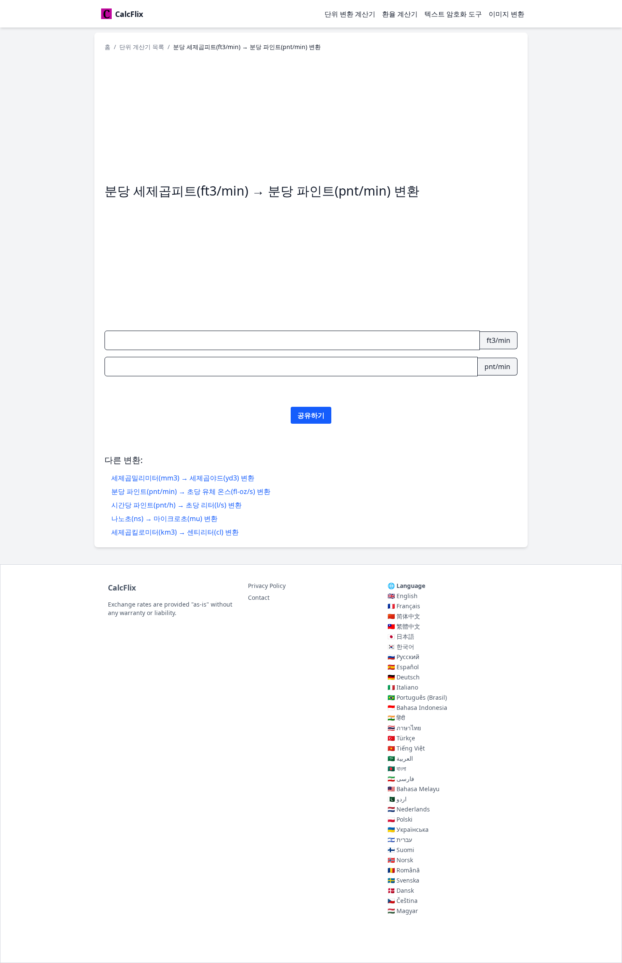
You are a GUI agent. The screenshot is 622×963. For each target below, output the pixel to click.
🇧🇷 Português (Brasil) (417, 697)
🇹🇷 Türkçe (401, 738)
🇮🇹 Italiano (403, 687)
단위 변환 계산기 (350, 14)
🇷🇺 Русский (403, 657)
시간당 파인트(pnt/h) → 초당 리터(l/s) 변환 (176, 505)
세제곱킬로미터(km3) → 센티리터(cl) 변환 (175, 532)
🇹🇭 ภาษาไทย (404, 728)
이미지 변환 (506, 14)
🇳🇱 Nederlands (409, 809)
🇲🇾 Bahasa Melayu (414, 789)
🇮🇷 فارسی (401, 779)
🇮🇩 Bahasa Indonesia (417, 708)
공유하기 (311, 415)
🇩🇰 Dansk (401, 890)
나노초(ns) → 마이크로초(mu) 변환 (164, 518)
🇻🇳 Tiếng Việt (406, 748)
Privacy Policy (267, 586)
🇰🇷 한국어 (401, 647)
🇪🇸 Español (403, 667)
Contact (259, 597)
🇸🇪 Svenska (403, 880)
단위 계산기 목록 (141, 47)
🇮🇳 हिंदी (396, 718)
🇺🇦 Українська (408, 829)
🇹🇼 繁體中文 (404, 626)
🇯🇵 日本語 (401, 636)
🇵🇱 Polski (400, 819)
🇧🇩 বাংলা (397, 768)
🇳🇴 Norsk (400, 860)
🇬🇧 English (403, 596)
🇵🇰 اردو (397, 799)
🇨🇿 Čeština (403, 901)
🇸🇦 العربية (400, 758)
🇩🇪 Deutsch (404, 677)
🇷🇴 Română (404, 870)
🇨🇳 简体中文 (404, 616)
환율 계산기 (400, 14)
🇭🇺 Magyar (403, 911)
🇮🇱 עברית (400, 840)
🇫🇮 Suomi (401, 850)
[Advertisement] (311, 117)
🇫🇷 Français (404, 606)
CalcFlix (122, 587)
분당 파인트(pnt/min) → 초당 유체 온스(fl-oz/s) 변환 (190, 491)
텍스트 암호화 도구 (453, 14)
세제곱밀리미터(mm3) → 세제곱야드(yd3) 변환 (182, 478)
